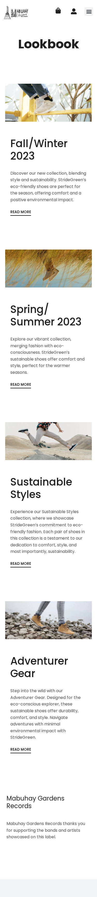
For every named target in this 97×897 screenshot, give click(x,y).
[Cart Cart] (58, 11)
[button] (89, 11)
